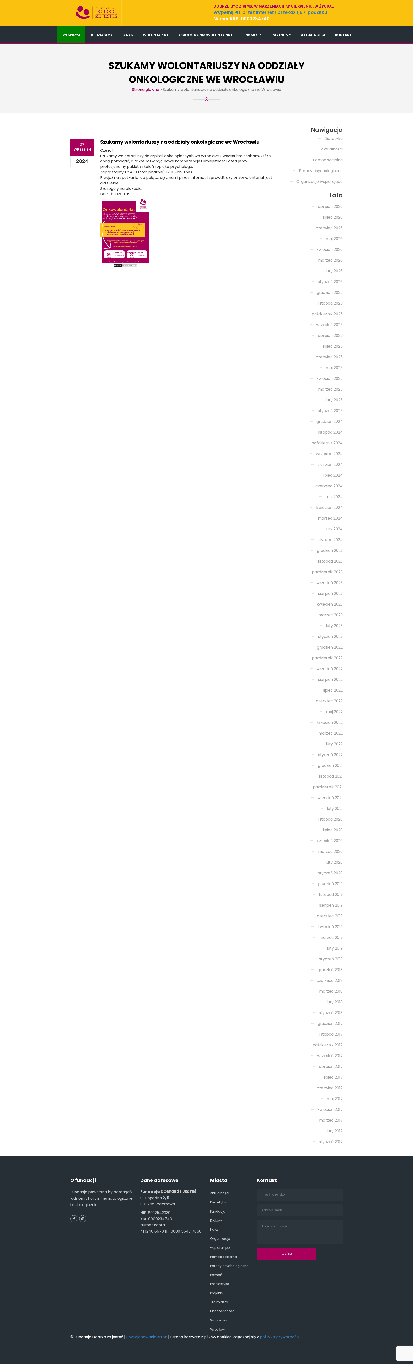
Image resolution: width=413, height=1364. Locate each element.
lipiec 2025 (333, 346)
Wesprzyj (71, 34)
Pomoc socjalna (328, 160)
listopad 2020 (330, 819)
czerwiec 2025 (329, 357)
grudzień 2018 (330, 969)
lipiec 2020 (333, 830)
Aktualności (313, 34)
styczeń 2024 (330, 539)
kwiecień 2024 (329, 507)
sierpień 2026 (330, 206)
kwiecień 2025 (329, 378)
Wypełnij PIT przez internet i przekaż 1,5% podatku (270, 12)
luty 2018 (335, 1002)
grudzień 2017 (330, 1023)
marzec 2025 (330, 389)
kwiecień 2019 (330, 926)
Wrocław (217, 1329)
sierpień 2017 (331, 1066)
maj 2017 (335, 1098)
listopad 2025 (330, 303)
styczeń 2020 (330, 873)
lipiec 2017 (333, 1077)
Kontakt (343, 34)
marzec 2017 (331, 1120)
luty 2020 (334, 862)
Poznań (216, 1275)
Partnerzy (281, 34)
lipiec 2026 (333, 217)
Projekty (253, 34)
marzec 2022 (330, 733)
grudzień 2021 (330, 765)
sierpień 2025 (330, 335)
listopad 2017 (331, 1034)
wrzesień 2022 (329, 668)
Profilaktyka (219, 1284)
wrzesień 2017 (330, 1055)
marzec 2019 (331, 937)
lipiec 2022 (333, 690)
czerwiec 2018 (330, 980)
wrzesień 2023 (329, 582)
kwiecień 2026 (329, 249)
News (214, 1229)
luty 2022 (334, 744)
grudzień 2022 (330, 647)
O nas (127, 34)
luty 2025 (334, 400)
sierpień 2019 (331, 905)
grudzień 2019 (330, 883)
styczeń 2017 (331, 1141)
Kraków (216, 1220)
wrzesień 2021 (330, 797)
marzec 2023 (330, 615)
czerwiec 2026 (329, 228)
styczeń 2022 (330, 754)
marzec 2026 (330, 260)
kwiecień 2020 (329, 840)
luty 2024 (334, 529)
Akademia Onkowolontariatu (206, 34)
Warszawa (218, 1320)
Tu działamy (101, 34)
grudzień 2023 (330, 550)
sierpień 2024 (330, 464)
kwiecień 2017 (330, 1109)
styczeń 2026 (330, 282)
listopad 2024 (330, 432)
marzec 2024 (330, 518)
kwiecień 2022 (330, 722)
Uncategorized (222, 1311)
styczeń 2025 (330, 410)
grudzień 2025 (330, 292)
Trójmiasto (219, 1302)
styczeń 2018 (331, 1012)
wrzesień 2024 (329, 453)
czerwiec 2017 (330, 1088)
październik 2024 (327, 443)
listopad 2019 (331, 894)
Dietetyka (333, 138)
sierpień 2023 (330, 593)
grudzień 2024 (329, 421)
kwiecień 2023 (330, 604)
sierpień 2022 (330, 679)
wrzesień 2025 (329, 325)
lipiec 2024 (333, 475)
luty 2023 (334, 625)
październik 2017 (328, 1045)
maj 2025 (334, 368)
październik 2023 (327, 572)
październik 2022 (327, 658)
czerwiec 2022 (329, 701)
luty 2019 (335, 948)
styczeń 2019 (331, 959)
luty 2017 (335, 1131)
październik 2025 (327, 314)
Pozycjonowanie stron (146, 1337)
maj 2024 (334, 496)
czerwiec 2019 (330, 916)
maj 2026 (334, 239)
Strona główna (145, 89)
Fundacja (217, 1211)
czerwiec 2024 (329, 486)
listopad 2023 (330, 561)
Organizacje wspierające (319, 181)
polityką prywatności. (280, 1337)
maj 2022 (334, 711)
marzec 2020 (330, 851)
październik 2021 (328, 787)
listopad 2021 (331, 776)
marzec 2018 (331, 991)
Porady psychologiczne (321, 170)
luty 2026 (334, 271)
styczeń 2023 (330, 636)
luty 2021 (335, 808)
